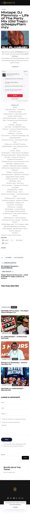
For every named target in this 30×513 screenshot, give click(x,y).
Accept (15, 507)
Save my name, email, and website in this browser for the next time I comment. (14, 445)
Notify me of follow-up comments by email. (14, 419)
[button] (2, 2)
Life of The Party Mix (18, 257)
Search (3, 454)
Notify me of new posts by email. (11, 422)
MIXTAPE (4, 9)
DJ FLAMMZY (9, 257)
